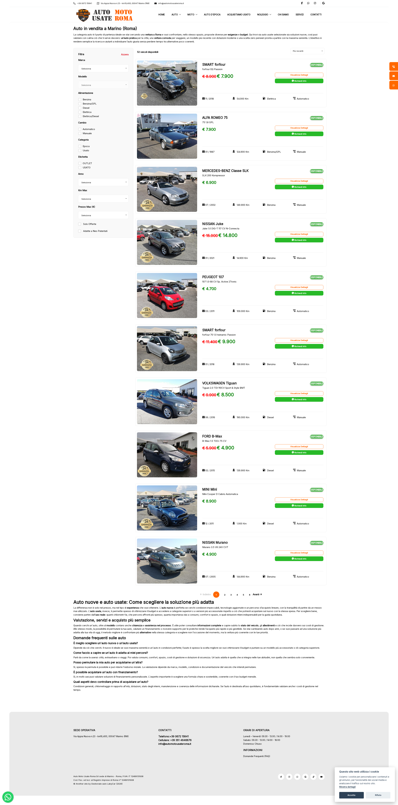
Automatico (89, 129)
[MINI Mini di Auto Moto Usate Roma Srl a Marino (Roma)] (167, 507)
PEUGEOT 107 (213, 277)
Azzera (125, 54)
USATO (86, 167)
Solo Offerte (89, 224)
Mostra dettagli (347, 786)
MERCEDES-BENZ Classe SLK (225, 171)
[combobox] (103, 68)
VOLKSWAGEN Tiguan (219, 383)
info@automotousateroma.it (171, 3)
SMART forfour (213, 64)
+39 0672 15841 (84, 3)
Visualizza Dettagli (299, 75)
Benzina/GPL (90, 103)
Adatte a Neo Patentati (95, 231)
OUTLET (87, 163)
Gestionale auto (99, 783)
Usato (86, 150)
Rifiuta (378, 795)
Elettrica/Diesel (91, 116)
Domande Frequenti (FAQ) (256, 756)
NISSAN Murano (215, 542)
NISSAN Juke (212, 224)
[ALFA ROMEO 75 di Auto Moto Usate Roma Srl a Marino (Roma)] (167, 135)
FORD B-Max (212, 436)
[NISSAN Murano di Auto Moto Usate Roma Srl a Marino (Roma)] (167, 560)
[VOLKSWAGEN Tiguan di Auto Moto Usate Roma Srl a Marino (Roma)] (167, 401)
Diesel (86, 107)
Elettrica (87, 112)
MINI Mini (209, 489)
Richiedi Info (300, 81)
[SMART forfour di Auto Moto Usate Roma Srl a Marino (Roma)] (167, 82)
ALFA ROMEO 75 (215, 118)
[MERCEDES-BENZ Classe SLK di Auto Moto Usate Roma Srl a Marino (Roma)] (167, 189)
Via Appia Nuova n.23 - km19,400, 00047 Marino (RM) (125, 3)
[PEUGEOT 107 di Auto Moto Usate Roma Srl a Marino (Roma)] (167, 295)
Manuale (87, 133)
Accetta (351, 795)
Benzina (87, 99)
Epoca (86, 146)
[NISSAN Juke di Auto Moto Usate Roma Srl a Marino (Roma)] (167, 242)
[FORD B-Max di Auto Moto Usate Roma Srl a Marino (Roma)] (167, 454)
